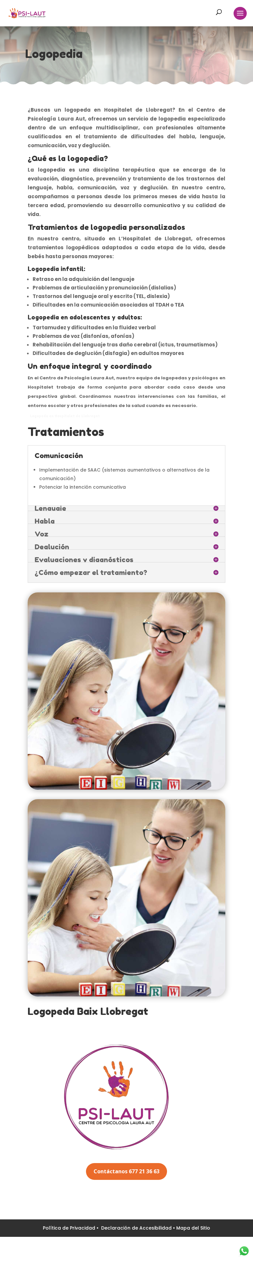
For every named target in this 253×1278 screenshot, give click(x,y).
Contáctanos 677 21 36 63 (126, 1171)
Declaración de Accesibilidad (137, 1228)
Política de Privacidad (70, 1228)
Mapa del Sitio (193, 1228)
